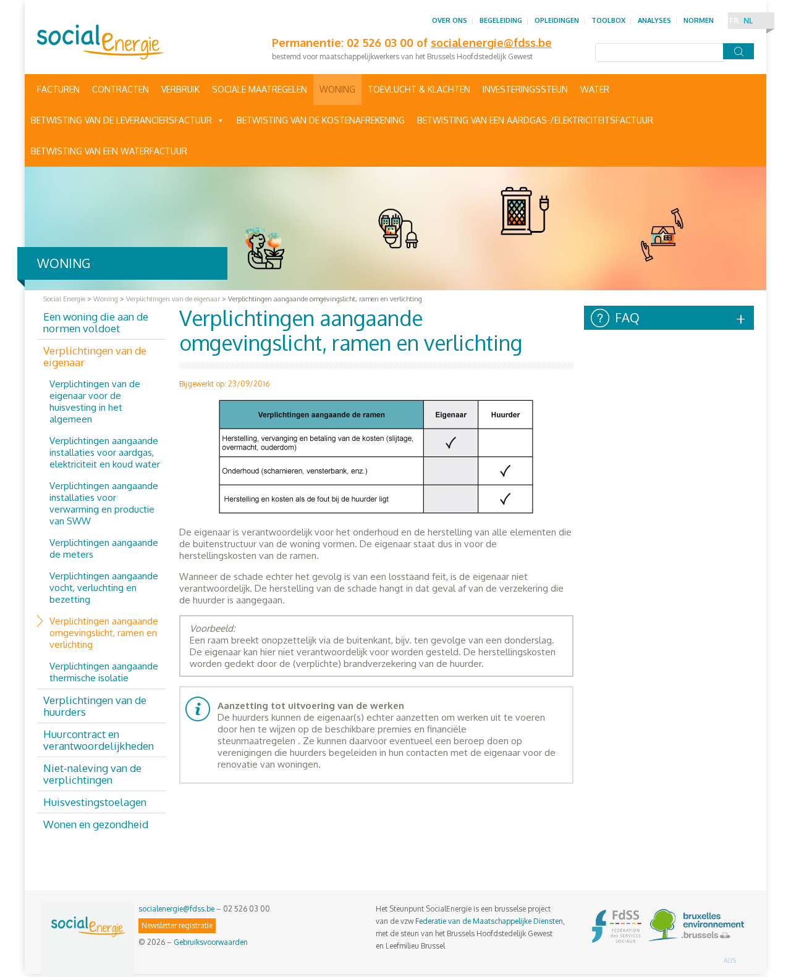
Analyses (654, 20)
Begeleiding (501, 20)
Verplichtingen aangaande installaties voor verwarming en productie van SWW (103, 503)
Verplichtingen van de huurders (94, 706)
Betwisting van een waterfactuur (109, 151)
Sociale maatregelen (259, 89)
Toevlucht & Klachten (419, 89)
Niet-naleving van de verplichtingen (92, 773)
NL (748, 20)
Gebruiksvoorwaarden (211, 942)
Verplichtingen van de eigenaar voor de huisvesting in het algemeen (94, 401)
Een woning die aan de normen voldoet (95, 322)
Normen (698, 20)
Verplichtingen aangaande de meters (103, 548)
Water (594, 89)
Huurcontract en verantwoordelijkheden (98, 740)
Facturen (58, 89)
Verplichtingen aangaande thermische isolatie (103, 672)
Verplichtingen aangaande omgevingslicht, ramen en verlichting (103, 632)
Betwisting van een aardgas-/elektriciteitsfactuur (535, 120)
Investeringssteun (525, 89)
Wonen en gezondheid (95, 824)
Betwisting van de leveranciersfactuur (121, 120)
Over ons (449, 20)
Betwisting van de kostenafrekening (321, 120)
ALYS (730, 960)
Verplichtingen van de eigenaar (94, 356)
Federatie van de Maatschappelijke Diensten (489, 921)
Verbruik (180, 89)
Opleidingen (557, 20)
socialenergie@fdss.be (176, 908)
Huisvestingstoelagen (94, 801)
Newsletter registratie (177, 925)
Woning (337, 89)
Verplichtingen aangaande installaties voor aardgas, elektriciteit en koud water (104, 452)
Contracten (120, 89)
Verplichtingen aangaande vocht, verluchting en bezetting (103, 587)
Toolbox (608, 20)
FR (733, 20)
